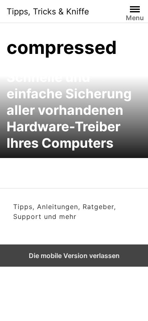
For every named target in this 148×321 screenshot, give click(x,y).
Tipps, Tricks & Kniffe (48, 11)
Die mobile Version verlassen (74, 255)
